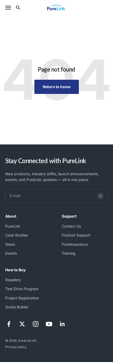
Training (68, 253)
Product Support (76, 235)
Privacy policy (16, 347)
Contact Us (71, 226)
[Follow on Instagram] (35, 324)
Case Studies (16, 235)
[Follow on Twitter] (22, 324)
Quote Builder (17, 307)
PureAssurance (75, 244)
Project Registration (22, 298)
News (10, 244)
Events (11, 253)
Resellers (12, 280)
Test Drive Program (21, 288)
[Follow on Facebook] (8, 324)
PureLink (12, 226)
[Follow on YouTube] (49, 324)
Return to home (56, 86)
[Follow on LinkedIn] (62, 324)
